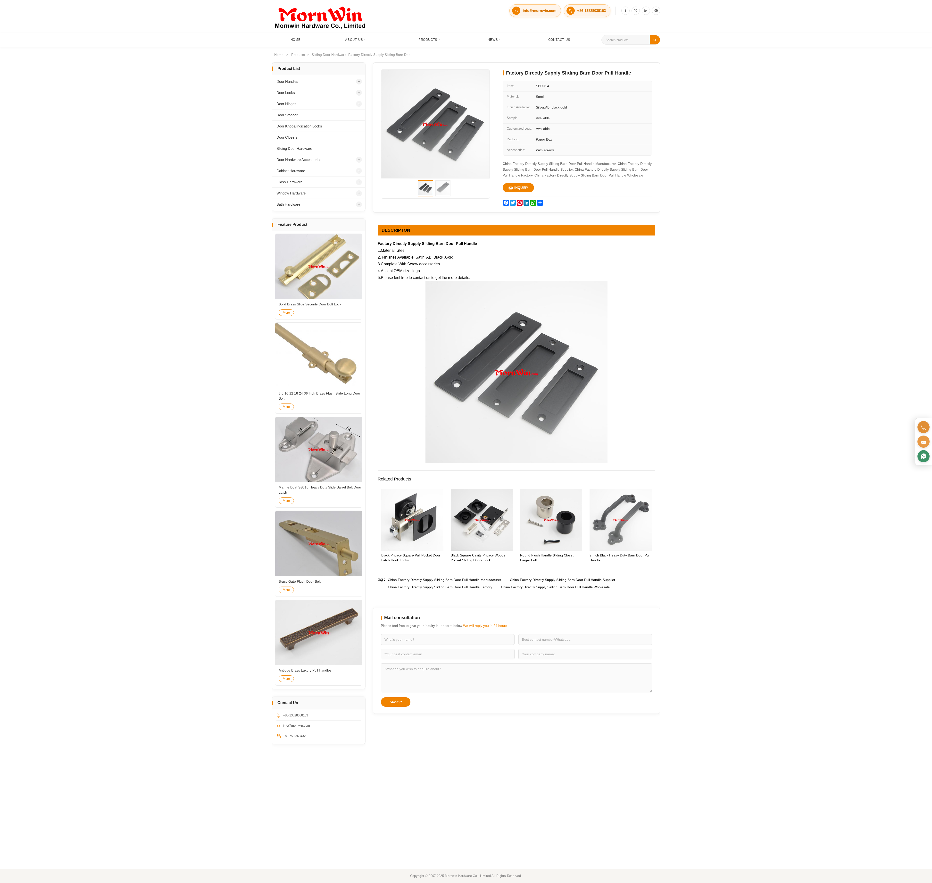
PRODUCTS (443, 809)
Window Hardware (291, 193)
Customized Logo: (519, 128)
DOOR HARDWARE (534, 829)
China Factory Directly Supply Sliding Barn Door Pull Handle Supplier (562, 580)
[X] (636, 11)
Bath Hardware (288, 204)
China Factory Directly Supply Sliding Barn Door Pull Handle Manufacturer (444, 580)
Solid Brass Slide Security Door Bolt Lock (310, 304)
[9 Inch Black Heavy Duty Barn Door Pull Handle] (621, 550)
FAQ (608, 829)
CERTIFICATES (617, 809)
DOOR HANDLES (532, 799)
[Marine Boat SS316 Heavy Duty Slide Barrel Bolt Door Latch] (318, 449)
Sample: (512, 118)
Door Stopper (287, 115)
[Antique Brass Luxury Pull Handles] (318, 632)
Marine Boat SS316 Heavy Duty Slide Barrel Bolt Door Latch (320, 489)
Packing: (513, 139)
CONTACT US (615, 819)
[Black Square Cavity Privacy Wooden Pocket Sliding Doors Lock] (482, 550)
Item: (510, 86)
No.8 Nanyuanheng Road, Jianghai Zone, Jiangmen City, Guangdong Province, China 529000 (315, 814)
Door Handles (287, 81)
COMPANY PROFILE (620, 799)
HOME (439, 799)
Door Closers (287, 137)
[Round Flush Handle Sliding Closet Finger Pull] (551, 550)
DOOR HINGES (530, 809)
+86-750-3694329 (295, 736)
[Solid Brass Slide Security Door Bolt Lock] (318, 266)
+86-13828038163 (591, 10)
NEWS (439, 819)
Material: (513, 96)
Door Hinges (286, 104)
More (286, 312)
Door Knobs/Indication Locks (299, 126)
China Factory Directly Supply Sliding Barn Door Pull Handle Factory (440, 587)
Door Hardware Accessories (298, 160)
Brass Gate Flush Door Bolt (300, 581)
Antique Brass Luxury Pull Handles (305, 670)
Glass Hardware (289, 182)
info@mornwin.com (539, 10)
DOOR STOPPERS (533, 819)
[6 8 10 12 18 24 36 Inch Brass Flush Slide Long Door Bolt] (318, 355)
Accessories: (516, 150)
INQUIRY (518, 187)
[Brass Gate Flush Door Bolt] (318, 543)
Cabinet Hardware (290, 171)
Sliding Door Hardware (294, 148)
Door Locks (285, 93)
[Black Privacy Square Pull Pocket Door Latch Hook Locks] (412, 550)
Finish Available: (518, 107)
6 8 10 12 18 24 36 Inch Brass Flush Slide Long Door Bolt (319, 395)
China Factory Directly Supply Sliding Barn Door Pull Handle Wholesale (555, 587)
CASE (438, 829)
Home (278, 55)
